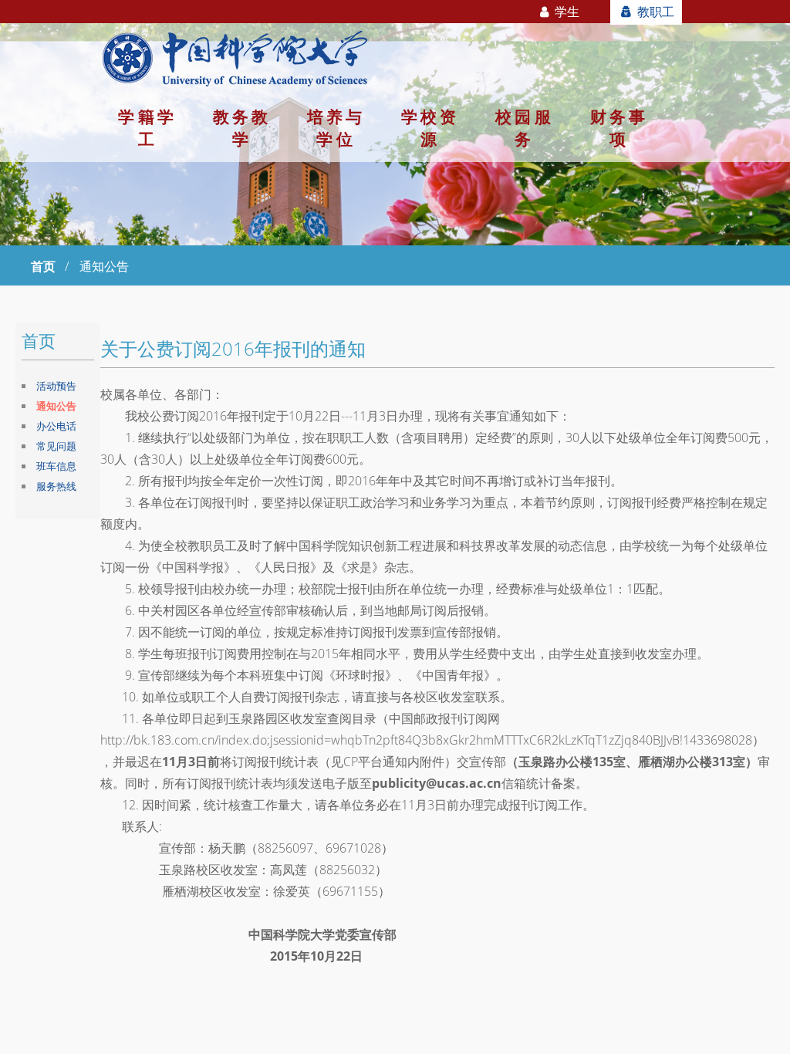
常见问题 (56, 446)
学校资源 (430, 128)
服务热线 (56, 486)
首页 (43, 266)
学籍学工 (147, 128)
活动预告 (56, 386)
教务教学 (242, 128)
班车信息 (56, 466)
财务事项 (619, 128)
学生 (565, 11)
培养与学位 (336, 128)
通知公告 (56, 406)
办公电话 (56, 426)
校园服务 (524, 128)
